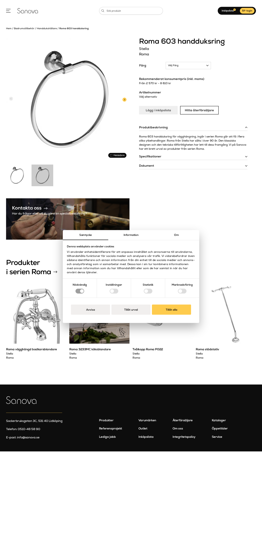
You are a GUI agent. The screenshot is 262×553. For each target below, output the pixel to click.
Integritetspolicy (184, 437)
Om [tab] (176, 234)
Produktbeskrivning (153, 127)
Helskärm (119, 155)
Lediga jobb (107, 437)
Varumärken (147, 420)
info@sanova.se (28, 437)
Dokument (146, 166)
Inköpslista (146, 437)
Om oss (178, 428)
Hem (9, 28)
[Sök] (102, 11)
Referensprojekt (110, 428)
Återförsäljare (183, 420)
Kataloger (219, 420)
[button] (124, 99)
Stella (144, 48)
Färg (142, 65)
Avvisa (90, 309)
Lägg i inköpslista (158, 110)
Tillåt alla (171, 309)
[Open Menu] (8, 10)
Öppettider (220, 428)
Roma (144, 54)
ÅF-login (247, 10)
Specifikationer (150, 156)
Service (217, 437)
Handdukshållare (47, 28)
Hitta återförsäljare (199, 110)
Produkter (106, 420)
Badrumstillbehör (24, 28)
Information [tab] (131, 234)
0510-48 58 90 (29, 429)
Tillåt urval (131, 309)
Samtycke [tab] (85, 234)
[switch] (114, 291)
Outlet (142, 428)
